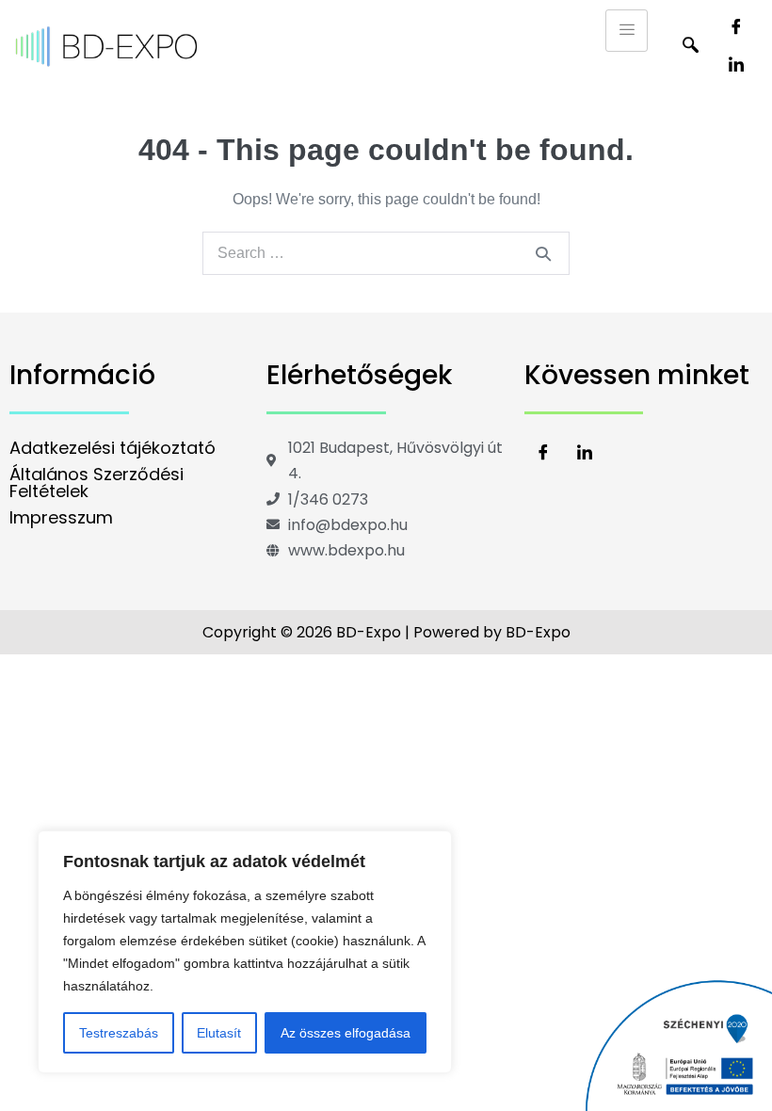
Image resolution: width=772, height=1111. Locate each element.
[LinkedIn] (736, 66)
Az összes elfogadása (345, 1032)
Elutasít (219, 1032)
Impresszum (61, 517)
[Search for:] (386, 253)
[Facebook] (736, 28)
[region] (245, 951)
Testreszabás (118, 1032)
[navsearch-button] (690, 47)
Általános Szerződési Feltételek (96, 482)
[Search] (543, 253)
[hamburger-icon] (626, 30)
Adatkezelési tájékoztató (112, 447)
